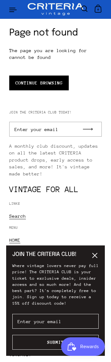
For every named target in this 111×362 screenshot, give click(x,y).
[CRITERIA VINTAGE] (56, 9)
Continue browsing (39, 82)
